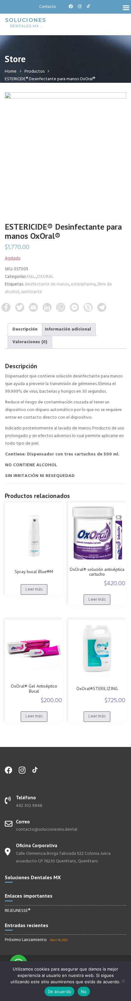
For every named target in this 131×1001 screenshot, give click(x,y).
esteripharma (83, 284)
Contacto (47, 6)
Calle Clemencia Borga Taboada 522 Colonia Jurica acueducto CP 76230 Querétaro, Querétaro (63, 857)
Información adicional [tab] (68, 329)
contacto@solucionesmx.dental (46, 829)
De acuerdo (60, 991)
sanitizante (31, 292)
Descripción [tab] (25, 329)
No (84, 991)
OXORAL (45, 276)
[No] (123, 981)
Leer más (34, 589)
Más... (31, 276)
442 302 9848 (29, 805)
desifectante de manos (47, 284)
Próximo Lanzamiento (26, 940)
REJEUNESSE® (17, 910)
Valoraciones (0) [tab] (29, 342)
